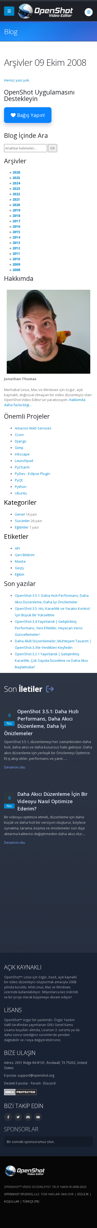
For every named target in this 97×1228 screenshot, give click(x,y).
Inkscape (22, 454)
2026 (16, 172)
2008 (16, 269)
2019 (16, 210)
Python (20, 486)
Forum (36, 1083)
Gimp (19, 447)
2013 (16, 242)
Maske (20, 561)
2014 (16, 237)
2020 (16, 204)
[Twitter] (18, 1117)
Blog (10, 31)
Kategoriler (20, 502)
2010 (16, 258)
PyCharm (22, 467)
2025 (16, 177)
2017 (16, 221)
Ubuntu (21, 493)
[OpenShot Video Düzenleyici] (24, 1170)
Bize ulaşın (20, 1053)
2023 (16, 188)
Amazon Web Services (33, 428)
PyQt (19, 480)
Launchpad (24, 460)
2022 (16, 193)
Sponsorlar (21, 1129)
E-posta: (22, 1083)
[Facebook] (8, 1117)
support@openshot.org (36, 1075)
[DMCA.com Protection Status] (20, 1091)
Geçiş (19, 567)
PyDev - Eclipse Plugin (32, 473)
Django (20, 441)
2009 (16, 264)
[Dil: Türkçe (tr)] (89, 12)
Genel (20, 514)
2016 (16, 226)
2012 (16, 248)
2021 (16, 199)
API (17, 548)
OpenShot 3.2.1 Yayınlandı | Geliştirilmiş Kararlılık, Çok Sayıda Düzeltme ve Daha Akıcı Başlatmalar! (51, 660)
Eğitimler (22, 527)
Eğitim (19, 574)
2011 (16, 253)
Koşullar (11, 1201)
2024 (16, 183)
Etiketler (16, 536)
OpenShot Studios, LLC (21, 1194)
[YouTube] (38, 1117)
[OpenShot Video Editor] (44, 10)
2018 (16, 215)
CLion (19, 434)
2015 (16, 231)
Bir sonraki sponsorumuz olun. (30, 1141)
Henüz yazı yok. (17, 80)
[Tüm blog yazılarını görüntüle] (50, 688)
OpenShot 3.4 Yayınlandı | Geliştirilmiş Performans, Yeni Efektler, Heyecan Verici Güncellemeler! (48, 628)
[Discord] (28, 1117)
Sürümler (22, 520)
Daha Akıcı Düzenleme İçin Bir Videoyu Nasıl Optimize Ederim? (52, 801)
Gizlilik (83, 1194)
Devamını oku (14, 767)
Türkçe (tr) (31, 1201)
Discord (49, 1083)
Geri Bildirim (24, 554)
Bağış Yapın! (30, 115)
